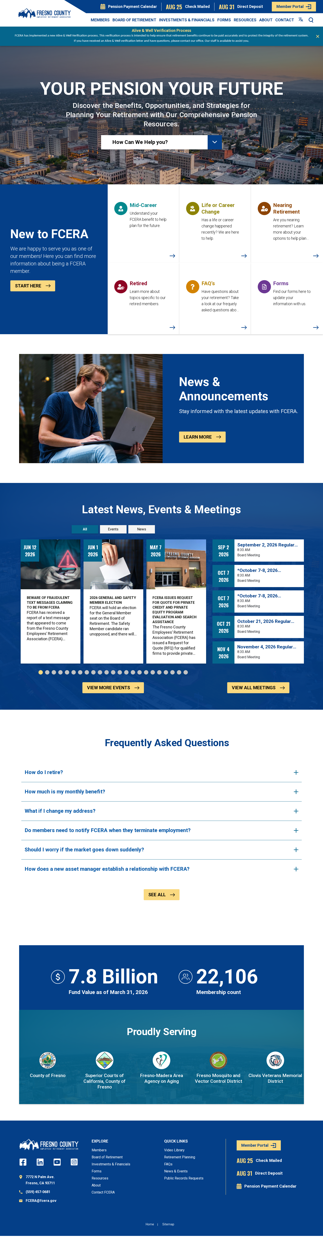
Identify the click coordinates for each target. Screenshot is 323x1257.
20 (166, 672)
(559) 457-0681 (38, 1192)
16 (139, 672)
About (265, 20)
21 (172, 672)
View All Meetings (254, 687)
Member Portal (290, 6)
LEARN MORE (198, 437)
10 (100, 672)
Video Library (174, 1150)
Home (150, 1224)
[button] (311, 20)
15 (133, 672)
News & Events (176, 1171)
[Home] (44, 13)
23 (185, 672)
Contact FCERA (103, 1192)
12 (113, 672)
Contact (284, 20)
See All (157, 894)
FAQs (168, 1164)
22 (179, 672)
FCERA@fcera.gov (41, 1201)
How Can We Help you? (140, 142)
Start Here (28, 285)
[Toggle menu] (215, 142)
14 (126, 672)
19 (159, 672)
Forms (224, 20)
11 (106, 672)
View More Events (108, 687)
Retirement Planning (179, 1157)
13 (120, 672)
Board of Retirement (134, 20)
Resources (245, 20)
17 (146, 672)
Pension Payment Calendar (132, 6)
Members (100, 20)
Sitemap (168, 1224)
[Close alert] (317, 36)
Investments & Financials (186, 20)
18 (153, 672)
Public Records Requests (183, 1178)
